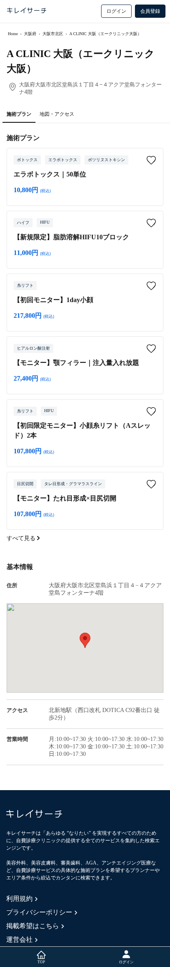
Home (13, 33)
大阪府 (30, 33)
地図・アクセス (57, 114)
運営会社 (19, 939)
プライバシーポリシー (39, 912)
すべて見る (22, 538)
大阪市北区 (52, 33)
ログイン (116, 11)
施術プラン (19, 114)
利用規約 (19, 898)
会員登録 (150, 11)
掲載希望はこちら (32, 925)
